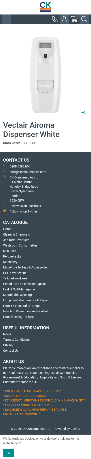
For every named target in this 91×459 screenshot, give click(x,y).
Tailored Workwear (15, 278)
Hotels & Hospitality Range (21, 306)
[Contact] (55, 19)
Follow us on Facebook (25, 206)
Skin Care (9, 251)
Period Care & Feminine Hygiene (24, 284)
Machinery (10, 262)
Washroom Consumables (20, 245)
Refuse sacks (12, 256)
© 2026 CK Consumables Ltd (30, 428)
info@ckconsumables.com (28, 172)
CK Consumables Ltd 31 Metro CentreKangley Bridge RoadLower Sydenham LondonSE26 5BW (24, 189)
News (7, 334)
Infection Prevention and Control (25, 311)
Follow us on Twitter (23, 211)
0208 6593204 (20, 166)
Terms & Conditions (16, 339)
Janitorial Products (16, 240)
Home (7, 229)
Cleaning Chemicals (16, 234)
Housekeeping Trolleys (18, 317)
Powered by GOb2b (67, 428)
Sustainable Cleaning (17, 295)
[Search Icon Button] (84, 19)
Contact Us (10, 350)
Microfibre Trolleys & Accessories (25, 267)
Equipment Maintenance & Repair (26, 300)
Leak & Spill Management (20, 289)
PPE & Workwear (14, 273)
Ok (8, 453)
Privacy (8, 345)
